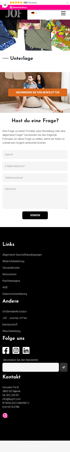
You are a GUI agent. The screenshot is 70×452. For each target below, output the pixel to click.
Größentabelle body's (14, 311)
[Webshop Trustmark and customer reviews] (5, 415)
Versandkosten (11, 267)
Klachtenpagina (11, 280)
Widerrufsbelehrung (13, 261)
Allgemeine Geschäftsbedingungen (22, 254)
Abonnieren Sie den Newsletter (37, 92)
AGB (4, 287)
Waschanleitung (11, 331)
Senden (35, 215)
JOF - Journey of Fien (14, 318)
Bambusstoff (9, 324)
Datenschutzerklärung (14, 293)
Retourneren (9, 274)
